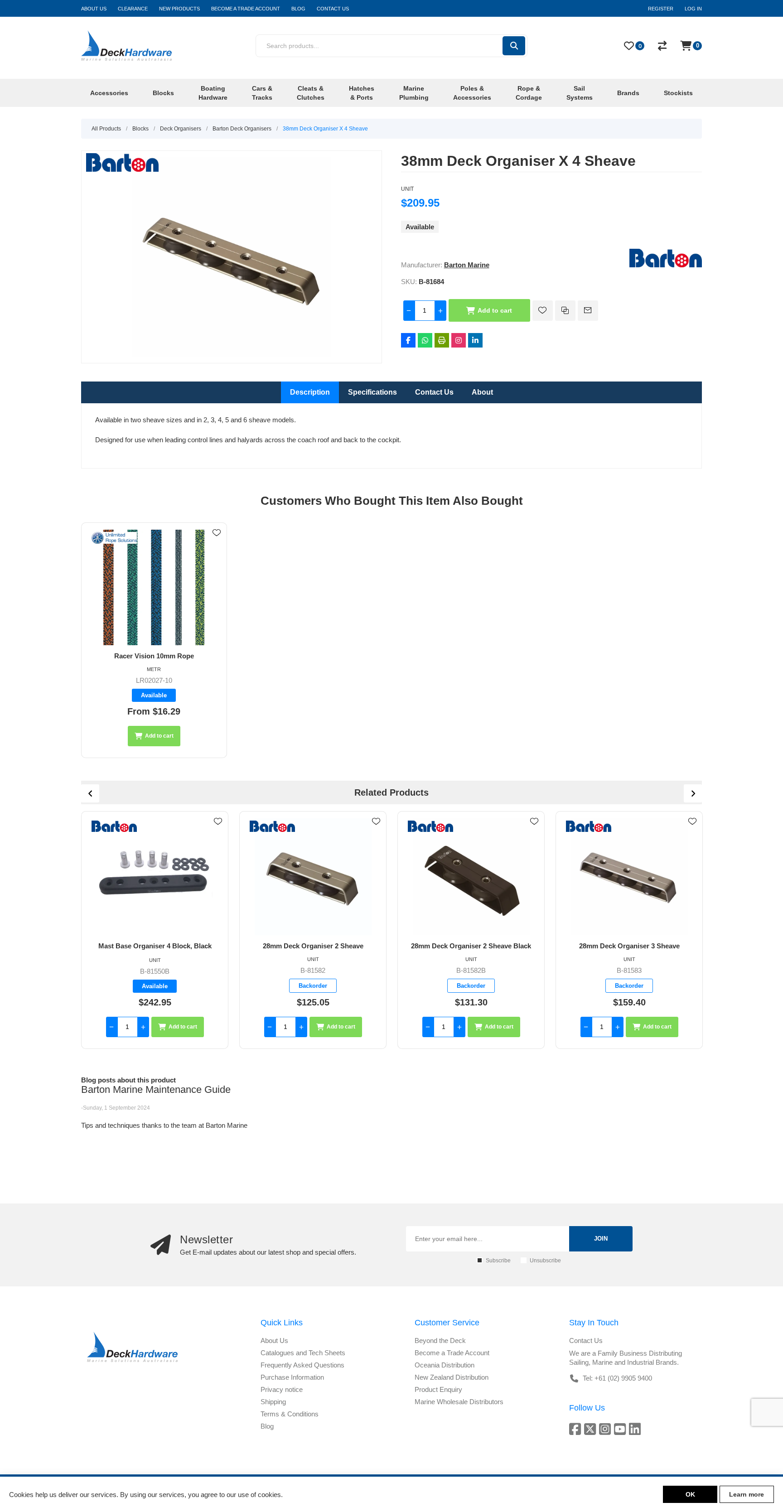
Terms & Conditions (290, 1414)
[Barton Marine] (665, 265)
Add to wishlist (542, 310)
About (482, 392)
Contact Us (434, 392)
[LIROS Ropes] (114, 538)
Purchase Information (292, 1377)
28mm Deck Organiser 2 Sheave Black (313, 946)
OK (690, 1494)
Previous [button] (90, 793)
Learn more (746, 1494)
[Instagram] (458, 340)
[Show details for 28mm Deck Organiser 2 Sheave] (155, 876)
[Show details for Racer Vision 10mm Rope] (154, 587)
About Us (274, 1340)
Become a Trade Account (452, 1353)
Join (601, 1238)
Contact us (586, 1340)
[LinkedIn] (475, 340)
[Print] (442, 340)
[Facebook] (408, 340)
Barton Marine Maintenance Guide (156, 1089)
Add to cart (495, 310)
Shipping (273, 1402)
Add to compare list (565, 310)
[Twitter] (591, 1429)
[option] (155, 930)
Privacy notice (282, 1389)
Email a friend (588, 310)
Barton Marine (466, 265)
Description (310, 392)
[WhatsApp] (425, 340)
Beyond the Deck (440, 1340)
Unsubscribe (545, 1260)
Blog (267, 1426)
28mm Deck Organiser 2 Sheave (155, 946)
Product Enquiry (438, 1389)
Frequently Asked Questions (302, 1365)
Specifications (372, 392)
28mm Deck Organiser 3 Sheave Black (629, 946)
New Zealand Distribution (451, 1377)
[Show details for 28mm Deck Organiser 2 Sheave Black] (313, 876)
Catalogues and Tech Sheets (303, 1353)
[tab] (310, 392)
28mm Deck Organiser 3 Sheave (471, 946)
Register (660, 8)
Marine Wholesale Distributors (459, 1402)
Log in (693, 8)
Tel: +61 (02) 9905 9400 (617, 1378)
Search (514, 45)
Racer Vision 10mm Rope (154, 656)
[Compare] (662, 46)
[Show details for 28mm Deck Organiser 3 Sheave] (471, 876)
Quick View (216, 546)
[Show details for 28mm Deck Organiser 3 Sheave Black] (629, 876)
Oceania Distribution (444, 1365)
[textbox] (378, 46)
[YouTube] (621, 1429)
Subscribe (498, 1260)
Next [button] (693, 793)
